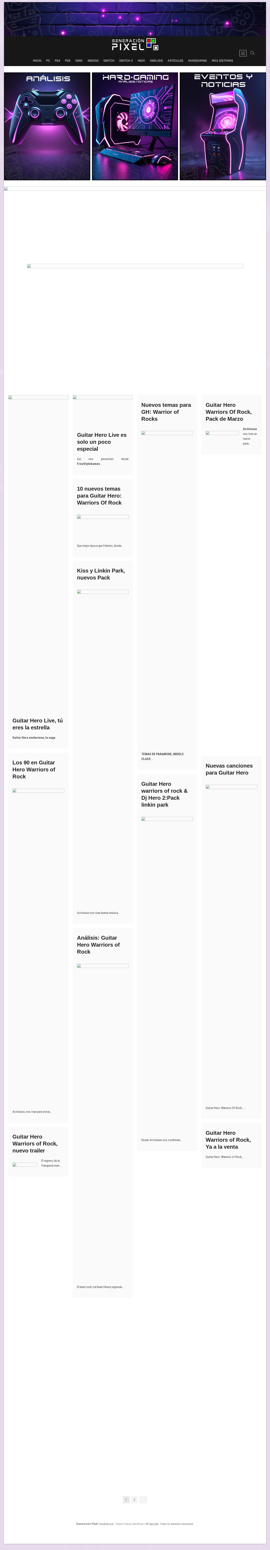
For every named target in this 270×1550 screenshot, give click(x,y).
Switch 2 (126, 60)
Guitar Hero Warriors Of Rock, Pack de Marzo (229, 412)
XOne (79, 60)
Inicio (37, 60)
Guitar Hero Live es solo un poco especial (102, 442)
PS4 (57, 60)
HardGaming (197, 60)
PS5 (67, 60)
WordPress (138, 1524)
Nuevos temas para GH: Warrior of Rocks (166, 412)
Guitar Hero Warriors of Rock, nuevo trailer (35, 1143)
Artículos (175, 60)
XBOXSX (93, 60)
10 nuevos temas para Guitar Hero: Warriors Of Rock (99, 496)
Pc (48, 60)
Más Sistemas (222, 60)
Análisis (156, 60)
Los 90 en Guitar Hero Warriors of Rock (33, 769)
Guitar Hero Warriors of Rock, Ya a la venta (228, 1140)
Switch (108, 60)
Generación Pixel (87, 1524)
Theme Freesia (123, 1524)
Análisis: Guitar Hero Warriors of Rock (98, 945)
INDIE (141, 60)
